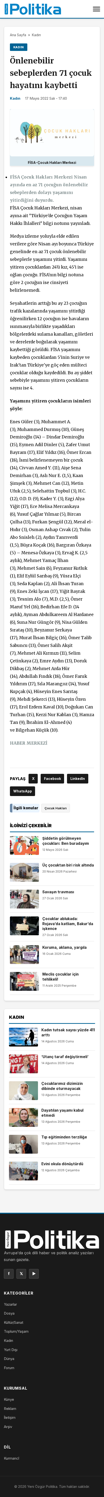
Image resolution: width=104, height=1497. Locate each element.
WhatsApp (22, 791)
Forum (9, 1367)
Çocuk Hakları (56, 808)
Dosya (9, 1313)
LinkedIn (77, 778)
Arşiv (8, 1426)
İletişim (9, 1417)
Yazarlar (10, 1304)
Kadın (36, 35)
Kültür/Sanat (13, 1322)
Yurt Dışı (10, 1349)
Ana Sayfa (18, 35)
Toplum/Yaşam (16, 1331)
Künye (9, 1399)
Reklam (10, 1408)
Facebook (52, 778)
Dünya (9, 1358)
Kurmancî (11, 1458)
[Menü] (96, 9)
